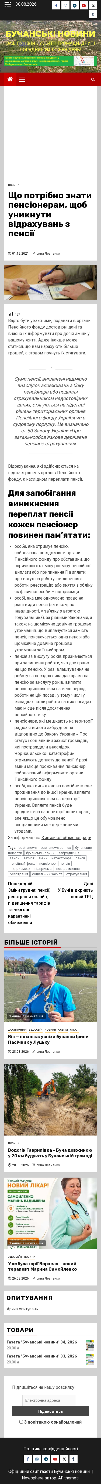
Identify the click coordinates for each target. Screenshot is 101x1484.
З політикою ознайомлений (53, 1422)
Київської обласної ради (66, 837)
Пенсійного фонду (26, 327)
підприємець (20, 869)
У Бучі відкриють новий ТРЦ (75, 890)
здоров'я (36, 1029)
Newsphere (33, 1477)
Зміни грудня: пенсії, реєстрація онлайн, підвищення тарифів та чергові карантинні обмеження (29, 903)
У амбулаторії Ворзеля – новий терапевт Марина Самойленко (42, 1266)
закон (14, 858)
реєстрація (19, 874)
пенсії (80, 858)
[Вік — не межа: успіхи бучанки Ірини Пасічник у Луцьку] (50, 986)
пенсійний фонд (22, 863)
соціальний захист (47, 874)
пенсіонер (47, 863)
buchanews (28, 848)
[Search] (93, 79)
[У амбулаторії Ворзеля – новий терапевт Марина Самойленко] (50, 1213)
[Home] (10, 79)
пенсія (65, 863)
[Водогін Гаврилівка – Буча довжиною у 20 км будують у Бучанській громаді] (50, 1100)
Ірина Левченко (48, 253)
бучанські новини (40, 853)
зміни (43, 858)
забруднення (68, 853)
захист (28, 858)
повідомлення (68, 869)
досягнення (17, 1029)
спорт (74, 1029)
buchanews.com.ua (56, 848)
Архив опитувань (22, 1309)
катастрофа (61, 858)
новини (13, 185)
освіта (63, 1029)
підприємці (43, 869)
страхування (76, 874)
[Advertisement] (50, 136)
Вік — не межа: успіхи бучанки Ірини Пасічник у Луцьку (48, 1039)
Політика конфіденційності (50, 1448)
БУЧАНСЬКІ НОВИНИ (51, 34)
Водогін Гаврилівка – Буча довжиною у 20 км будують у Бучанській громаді (50, 1153)
